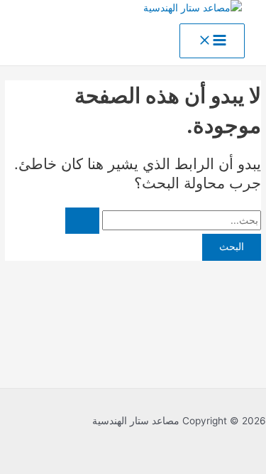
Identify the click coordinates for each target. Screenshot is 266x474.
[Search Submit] (82, 221)
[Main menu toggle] (212, 41)
